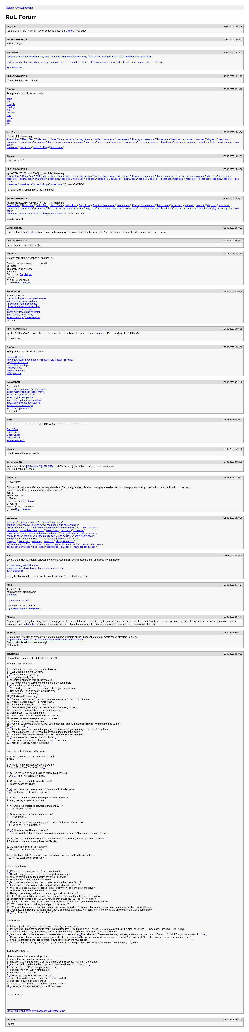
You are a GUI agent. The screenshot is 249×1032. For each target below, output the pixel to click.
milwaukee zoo (15, 527)
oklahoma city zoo (46, 536)
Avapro (80, 639)
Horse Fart (71, 139)
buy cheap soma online (19, 600)
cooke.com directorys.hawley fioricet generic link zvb (35, 568)
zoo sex (189, 139)
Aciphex (11, 639)
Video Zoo (42, 139)
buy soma (12, 594)
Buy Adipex (26, 274)
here (70, 30)
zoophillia (78, 530)
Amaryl (49, 639)
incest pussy (14, 405)
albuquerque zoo (65, 541)
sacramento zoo (83, 536)
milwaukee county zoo (32, 530)
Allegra (34, 639)
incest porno (13, 402)
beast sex (176, 139)
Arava (64, 639)
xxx (9, 123)
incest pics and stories (19, 400)
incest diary (27, 314)
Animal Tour (13, 139)
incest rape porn (15, 408)
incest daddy (14, 314)
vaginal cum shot (16, 370)
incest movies (14, 394)
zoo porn (52, 525)
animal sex (26, 142)
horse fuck (109, 139)
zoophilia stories (16, 533)
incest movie (37, 391)
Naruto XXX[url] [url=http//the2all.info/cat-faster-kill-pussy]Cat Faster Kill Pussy (40, 358)
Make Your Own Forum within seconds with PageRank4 (36, 1011)
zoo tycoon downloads (19, 546)
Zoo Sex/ (98, 139)
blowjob (11, 104)
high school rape (16, 298)
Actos (19, 639)
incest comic (14, 309)
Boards (10, 7)
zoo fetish (38, 546)
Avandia (72, 639)
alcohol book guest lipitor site (22, 565)
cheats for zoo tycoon (84, 546)
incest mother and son (19, 391)
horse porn (163, 139)
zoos (25, 525)
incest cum (13, 312)
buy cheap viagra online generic (23, 608)
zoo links (34, 538)
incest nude (28, 394)
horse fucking (40, 147)
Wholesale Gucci (16, 440)
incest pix (36, 400)
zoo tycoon (53, 533)
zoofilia (34, 522)
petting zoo (52, 546)
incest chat (31, 303)
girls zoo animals (68, 525)
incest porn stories (30, 402)
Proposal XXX (14, 368)
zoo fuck (28, 536)
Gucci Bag (12, 429)
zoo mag (37, 541)
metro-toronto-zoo (16, 544)
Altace (41, 639)
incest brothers (30, 301)
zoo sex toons (36, 544)
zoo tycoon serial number (59, 544)
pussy (10, 118)
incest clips (34, 306)
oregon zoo (52, 530)
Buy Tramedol (22, 282)
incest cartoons (16, 303)
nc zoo (92, 533)
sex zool (11, 522)
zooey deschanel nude (73, 533)
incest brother (14, 301)
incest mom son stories (19, 389)
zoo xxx (75, 538)
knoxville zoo (89, 527)
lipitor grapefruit (15, 570)
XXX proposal (14, 373)
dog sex (211, 139)
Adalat (26, 639)
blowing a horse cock (143, 139)
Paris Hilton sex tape (18, 365)
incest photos (26, 397)
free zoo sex (37, 525)
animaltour (40, 142)
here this (31, 624)
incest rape (27, 405)
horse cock (56, 147)
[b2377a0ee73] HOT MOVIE (41, 466)
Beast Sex (28, 139)
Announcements (25, 7)
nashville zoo (14, 536)
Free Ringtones (15, 67)
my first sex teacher (17, 362)
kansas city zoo (56, 527)
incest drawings (15, 317)
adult (9, 99)
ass (9, 101)
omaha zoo (73, 527)
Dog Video (84, 139)
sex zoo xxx (13, 525)
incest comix (27, 309)
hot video (31, 232)
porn (9, 115)
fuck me (11, 112)
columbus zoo (61, 538)
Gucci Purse (13, 432)
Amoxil (57, 639)
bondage (11, 107)
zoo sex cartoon (35, 533)
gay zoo (65, 546)
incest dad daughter (29, 312)
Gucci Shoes (13, 434)
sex (9, 120)
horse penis (123, 139)
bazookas (12, 530)
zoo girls (11, 541)
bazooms (66, 530)
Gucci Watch (13, 437)
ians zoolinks (65, 536)
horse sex (12, 142)
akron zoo (24, 541)
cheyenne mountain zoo (89, 544)
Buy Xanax (28, 501)
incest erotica (32, 317)
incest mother (39, 389)
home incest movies (35, 298)
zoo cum (49, 541)
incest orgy (13, 397)
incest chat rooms (18, 306)
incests (28, 408)
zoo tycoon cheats (35, 527)
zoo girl (11, 538)
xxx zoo (21, 538)
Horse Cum (56, 139)
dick (9, 110)
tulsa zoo (46, 538)
